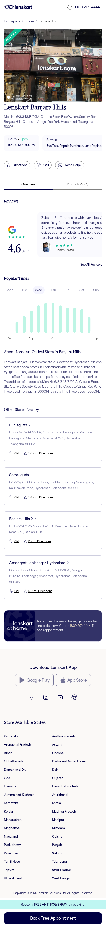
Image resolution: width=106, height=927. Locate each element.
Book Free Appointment (53, 918)
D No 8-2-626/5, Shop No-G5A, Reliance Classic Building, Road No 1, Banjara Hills (49, 529)
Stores (29, 21)
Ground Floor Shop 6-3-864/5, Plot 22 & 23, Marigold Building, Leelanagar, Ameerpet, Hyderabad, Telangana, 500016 (48, 576)
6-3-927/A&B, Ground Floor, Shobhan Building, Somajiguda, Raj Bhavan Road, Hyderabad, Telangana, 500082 (51, 485)
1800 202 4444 (87, 7)
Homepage (12, 21)
